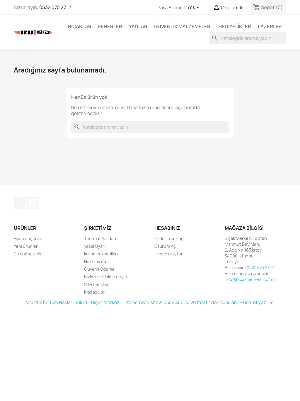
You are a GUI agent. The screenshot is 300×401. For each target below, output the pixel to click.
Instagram (33, 203)
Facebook (20, 203)
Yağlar (138, 26)
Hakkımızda (95, 261)
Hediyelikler (234, 26)
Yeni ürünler (26, 246)
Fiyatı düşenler (28, 238)
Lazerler (270, 26)
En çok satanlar (29, 254)
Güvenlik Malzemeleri (183, 26)
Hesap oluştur (168, 254)
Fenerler (110, 26)
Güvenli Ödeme (99, 269)
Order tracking (169, 238)
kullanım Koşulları (101, 254)
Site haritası (96, 284)
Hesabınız (167, 228)
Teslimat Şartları (100, 238)
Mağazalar (94, 292)
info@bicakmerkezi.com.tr (251, 279)
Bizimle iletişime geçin (105, 276)
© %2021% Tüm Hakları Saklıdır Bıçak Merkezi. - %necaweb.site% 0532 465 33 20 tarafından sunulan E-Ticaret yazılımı (150, 302)
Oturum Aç (165, 246)
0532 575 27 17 (55, 7)
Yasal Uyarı (94, 246)
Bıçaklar (79, 26)
